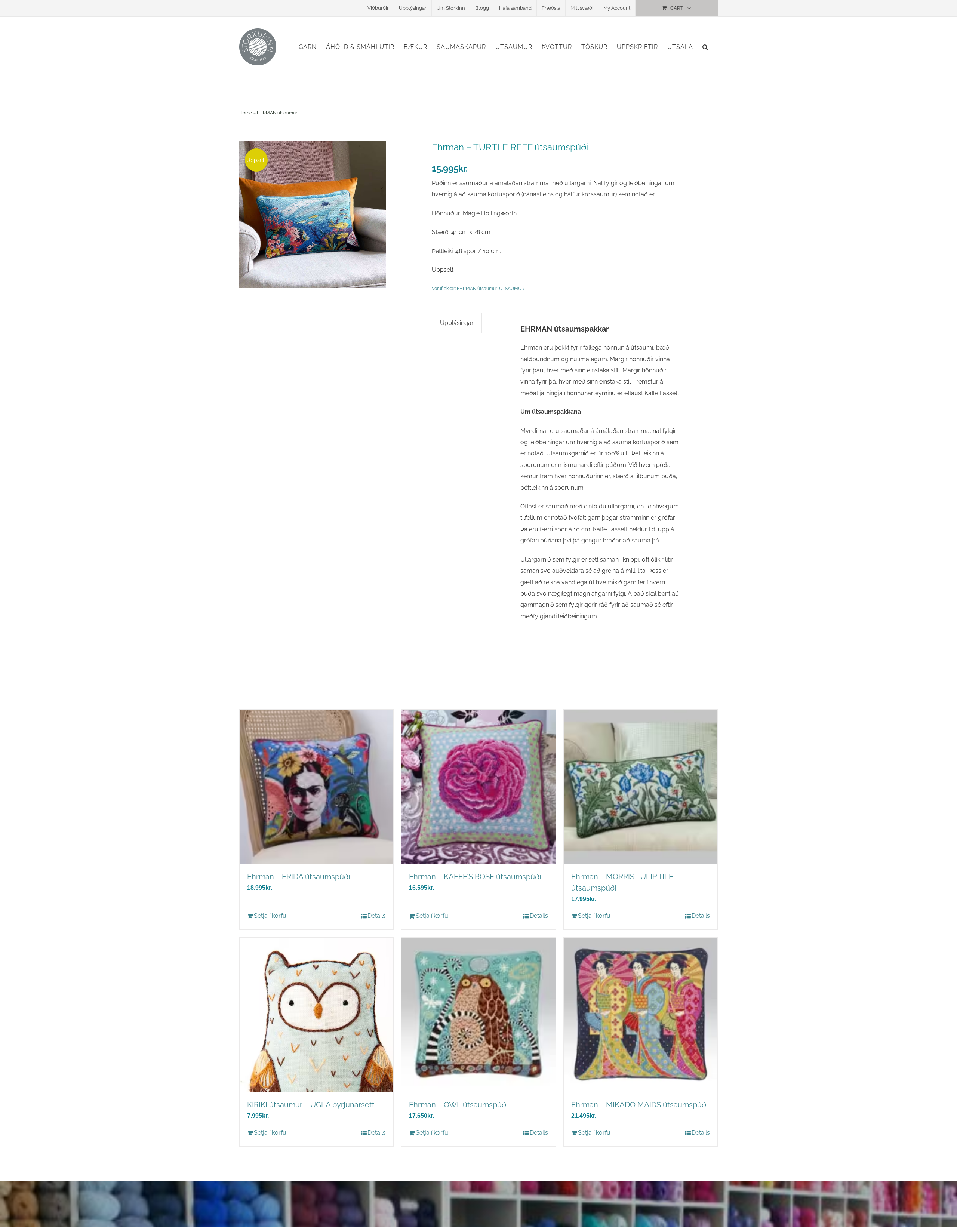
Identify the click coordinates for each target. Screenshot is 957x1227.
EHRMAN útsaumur (277, 113)
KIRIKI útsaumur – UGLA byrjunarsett (311, 1104)
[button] (705, 47)
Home (245, 113)
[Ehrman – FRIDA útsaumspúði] (316, 786)
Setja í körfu (270, 915)
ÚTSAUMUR (511, 288)
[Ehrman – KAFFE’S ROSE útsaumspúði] (478, 786)
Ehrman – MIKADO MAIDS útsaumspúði (639, 1104)
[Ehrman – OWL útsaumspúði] (478, 1014)
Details (376, 915)
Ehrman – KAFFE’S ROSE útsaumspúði (475, 876)
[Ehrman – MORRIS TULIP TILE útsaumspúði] (640, 786)
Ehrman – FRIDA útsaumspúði (298, 876)
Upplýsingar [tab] (457, 322)
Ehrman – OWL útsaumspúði (458, 1104)
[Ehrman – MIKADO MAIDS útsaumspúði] (640, 1014)
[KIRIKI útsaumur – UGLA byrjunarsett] (316, 1014)
